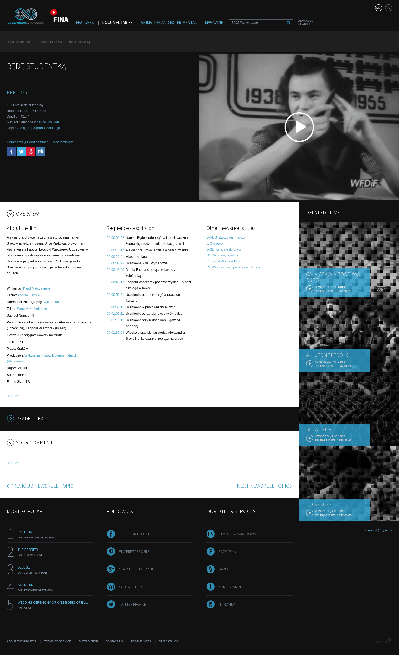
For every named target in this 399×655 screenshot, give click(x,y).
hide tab (13, 395)
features (85, 22)
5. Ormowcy (215, 243)
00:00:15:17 (115, 250)
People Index (141, 641)
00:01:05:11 (115, 314)
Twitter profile (132, 604)
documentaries (117, 22)
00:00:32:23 (115, 263)
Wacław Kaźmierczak (33, 309)
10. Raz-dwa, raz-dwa (222, 255)
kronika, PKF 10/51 (49, 41)
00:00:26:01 (115, 257)
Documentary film (18, 41)
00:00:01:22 (115, 238)
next (263, 485)
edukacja (53, 128)
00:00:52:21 (115, 295)
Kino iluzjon (229, 586)
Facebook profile (134, 533)
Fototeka (227, 551)
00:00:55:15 (115, 307)
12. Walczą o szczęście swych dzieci (233, 267)
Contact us (114, 641)
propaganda (36, 128)
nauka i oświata (48, 122)
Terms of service (57, 641)
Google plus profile (137, 569)
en (378, 7)
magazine (214, 22)
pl (388, 7)
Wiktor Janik (52, 302)
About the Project (21, 641)
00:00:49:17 (115, 282)
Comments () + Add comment (28, 142)
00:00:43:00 (115, 270)
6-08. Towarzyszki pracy (224, 249)
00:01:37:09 (115, 333)
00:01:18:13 (115, 320)
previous (41, 485)
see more (376, 530)
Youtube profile (133, 586)
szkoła (20, 128)
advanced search (305, 22)
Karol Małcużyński (36, 288)
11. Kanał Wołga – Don (223, 261)
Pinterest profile (134, 551)
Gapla (223, 569)
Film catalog (169, 641)
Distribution (88, 641)
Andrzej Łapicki (28, 295)
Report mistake (63, 142)
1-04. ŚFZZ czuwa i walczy (225, 237)
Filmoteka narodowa (237, 533)
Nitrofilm (226, 604)
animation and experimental (169, 22)
